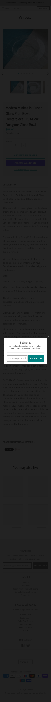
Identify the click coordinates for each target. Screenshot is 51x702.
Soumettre (36, 358)
